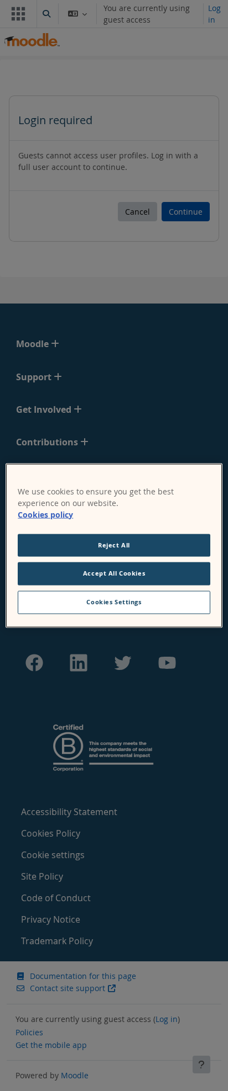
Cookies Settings (113, 602)
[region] (114, 545)
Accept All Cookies (114, 573)
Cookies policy (45, 514)
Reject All (114, 544)
